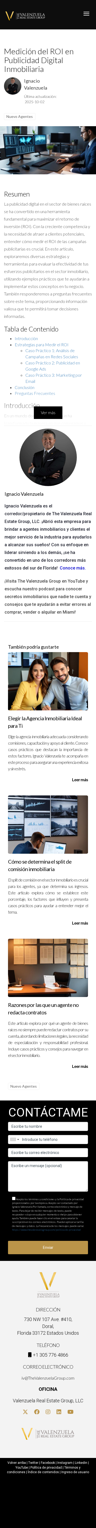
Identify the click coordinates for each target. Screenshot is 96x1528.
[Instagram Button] (48, 1412)
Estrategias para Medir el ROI (42, 344)
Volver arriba (16, 1463)
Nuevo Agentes (19, 116)
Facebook (48, 1463)
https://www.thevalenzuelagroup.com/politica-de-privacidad (46, 1229)
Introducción (26, 338)
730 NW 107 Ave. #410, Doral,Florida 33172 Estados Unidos (48, 1326)
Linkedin (81, 1463)
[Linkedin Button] (59, 1412)
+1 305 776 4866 (50, 1355)
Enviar (48, 1247)
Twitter (33, 1463)
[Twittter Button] (25, 1412)
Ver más (48, 412)
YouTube (21, 1467)
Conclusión (24, 387)
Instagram (65, 1463)
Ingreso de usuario (75, 1472)
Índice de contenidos (43, 1472)
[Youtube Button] (70, 1412)
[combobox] (14, 1139)
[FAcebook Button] (36, 1412)
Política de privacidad (46, 1467)
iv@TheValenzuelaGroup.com (48, 1377)
